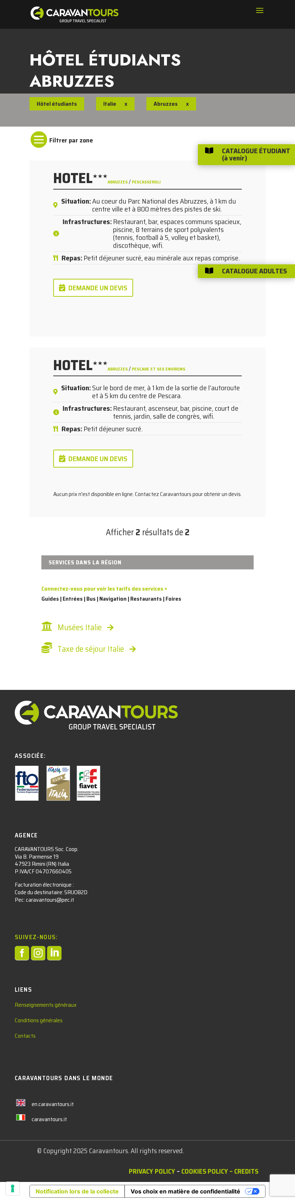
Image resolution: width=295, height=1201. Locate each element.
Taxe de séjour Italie (91, 649)
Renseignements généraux (46, 1004)
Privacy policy (152, 1171)
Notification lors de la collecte (77, 1191)
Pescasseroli (146, 181)
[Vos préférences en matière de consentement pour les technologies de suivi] (12, 1188)
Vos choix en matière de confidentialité (185, 1191)
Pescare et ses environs (158, 368)
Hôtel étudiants (57, 103)
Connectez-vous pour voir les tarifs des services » (104, 588)
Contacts (25, 1035)
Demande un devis (97, 288)
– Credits (244, 1171)
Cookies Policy (204, 1171)
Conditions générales (39, 1020)
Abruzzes (118, 181)
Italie (109, 103)
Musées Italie (80, 627)
